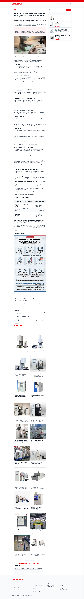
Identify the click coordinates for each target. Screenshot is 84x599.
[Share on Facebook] (14, 325)
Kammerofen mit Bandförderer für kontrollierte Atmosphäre (37, 485)
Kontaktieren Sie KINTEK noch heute (21, 229)
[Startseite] (12, 6)
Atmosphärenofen (23, 573)
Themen (61, 585)
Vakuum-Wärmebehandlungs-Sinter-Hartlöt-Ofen (21, 463)
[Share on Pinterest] (19, 325)
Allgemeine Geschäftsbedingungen (64, 589)
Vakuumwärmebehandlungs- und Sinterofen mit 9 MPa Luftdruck (27, 302)
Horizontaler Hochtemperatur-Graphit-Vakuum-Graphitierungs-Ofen (38, 553)
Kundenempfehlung (36, 583)
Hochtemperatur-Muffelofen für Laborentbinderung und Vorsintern (28, 303)
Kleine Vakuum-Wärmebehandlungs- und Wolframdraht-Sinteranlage (37, 418)
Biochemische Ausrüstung (50, 587)
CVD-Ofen (16, 573)
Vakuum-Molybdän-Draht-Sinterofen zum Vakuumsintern (21, 418)
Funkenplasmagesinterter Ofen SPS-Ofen (37, 396)
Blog (64, 0)
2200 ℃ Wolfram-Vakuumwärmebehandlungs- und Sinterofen (20, 485)
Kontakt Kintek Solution (36, 591)
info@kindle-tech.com (18, 582)
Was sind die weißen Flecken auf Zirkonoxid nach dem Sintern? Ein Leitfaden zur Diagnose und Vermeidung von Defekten (42, 6)
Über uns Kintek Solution (37, 582)
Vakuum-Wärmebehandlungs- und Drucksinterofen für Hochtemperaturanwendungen (37, 441)
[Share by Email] (21, 325)
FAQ (60, 583)
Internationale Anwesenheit (37, 585)
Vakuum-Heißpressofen (30, 568)
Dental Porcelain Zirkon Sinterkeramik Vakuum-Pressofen (26, 298)
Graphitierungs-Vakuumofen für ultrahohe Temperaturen (36, 463)
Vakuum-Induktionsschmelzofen (35, 570)
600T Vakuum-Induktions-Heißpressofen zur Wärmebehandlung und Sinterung (22, 441)
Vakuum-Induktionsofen (24, 570)
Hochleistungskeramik (39, 568)
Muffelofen (16, 570)
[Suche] (71, 4)
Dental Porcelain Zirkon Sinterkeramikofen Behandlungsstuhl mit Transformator (30, 297)
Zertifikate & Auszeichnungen (38, 586)
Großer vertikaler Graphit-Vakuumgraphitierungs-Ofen (20, 553)
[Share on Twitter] (17, 325)
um (61, 0)
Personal (34, 588)
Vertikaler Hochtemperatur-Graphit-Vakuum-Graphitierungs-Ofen (37, 530)
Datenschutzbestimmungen (64, 586)
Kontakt (52, 3)
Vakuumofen (22, 568)
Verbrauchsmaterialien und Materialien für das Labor (50, 586)
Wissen (40, 3)
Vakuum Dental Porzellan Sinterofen (22, 300)
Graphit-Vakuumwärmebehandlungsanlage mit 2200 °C (21, 508)
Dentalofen (16, 568)
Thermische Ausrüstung (50, 583)
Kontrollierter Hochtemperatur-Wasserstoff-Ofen (36, 508)
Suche (69, 9)
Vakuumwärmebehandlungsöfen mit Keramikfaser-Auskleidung (21, 530)
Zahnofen (20, 6)
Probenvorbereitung (49, 582)
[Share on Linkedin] (16, 325)
